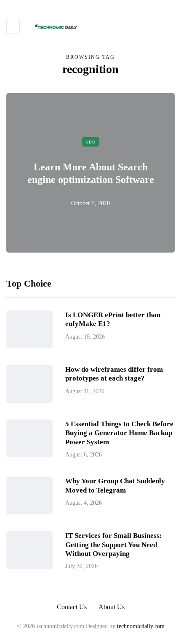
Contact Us (72, 606)
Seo (90, 141)
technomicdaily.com (141, 626)
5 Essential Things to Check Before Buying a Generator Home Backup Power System (119, 433)
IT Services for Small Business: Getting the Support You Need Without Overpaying (113, 545)
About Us (111, 606)
